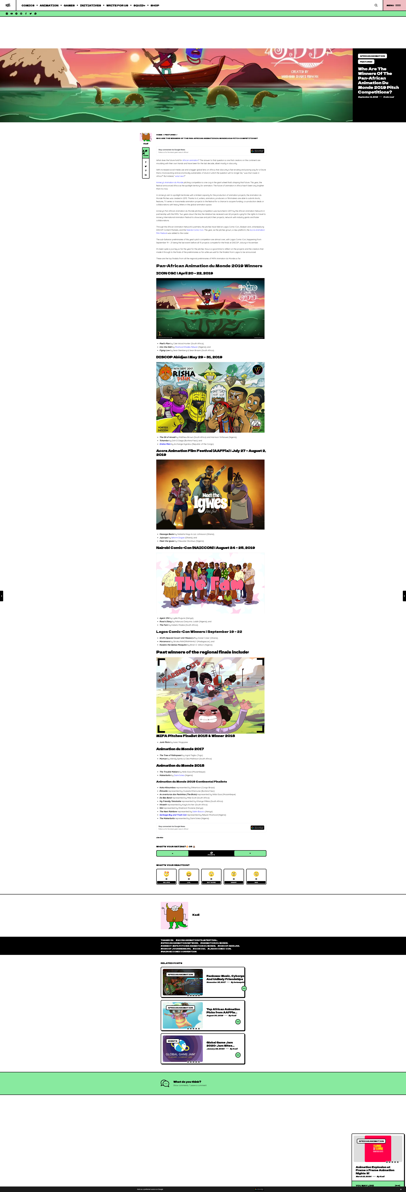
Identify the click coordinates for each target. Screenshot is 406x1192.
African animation (190, 160)
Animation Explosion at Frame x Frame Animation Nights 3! (375, 1170)
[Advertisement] (203, 32)
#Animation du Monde (214, 943)
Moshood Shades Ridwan (186, 347)
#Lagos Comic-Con (219, 948)
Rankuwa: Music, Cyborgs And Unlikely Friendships (225, 977)
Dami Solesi (179, 775)
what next (179, 176)
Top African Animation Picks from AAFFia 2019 (223, 1012)
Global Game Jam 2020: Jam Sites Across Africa (219, 1045)
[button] (203, 1189)
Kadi (145, 143)
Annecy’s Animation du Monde (169, 182)
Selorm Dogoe (177, 537)
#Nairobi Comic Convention (179, 951)
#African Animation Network (179, 943)
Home (159, 135)
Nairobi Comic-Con (195, 230)
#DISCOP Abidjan (228, 946)
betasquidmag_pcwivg (245, 982)
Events (172, 1041)
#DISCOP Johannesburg (176, 948)
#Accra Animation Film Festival (196, 940)
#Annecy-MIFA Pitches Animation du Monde (188, 946)
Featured (366, 61)
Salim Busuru (199, 811)
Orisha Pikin (164, 444)
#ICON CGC (199, 948)
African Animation (372, 56)
